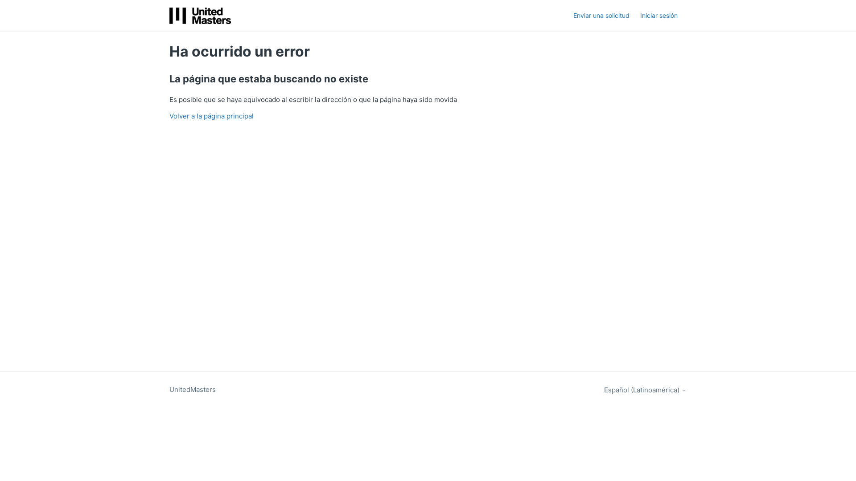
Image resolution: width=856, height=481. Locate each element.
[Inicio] (200, 16)
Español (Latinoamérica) (642, 390)
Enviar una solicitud (601, 15)
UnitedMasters (192, 389)
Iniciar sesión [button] (659, 15)
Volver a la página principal (211, 116)
